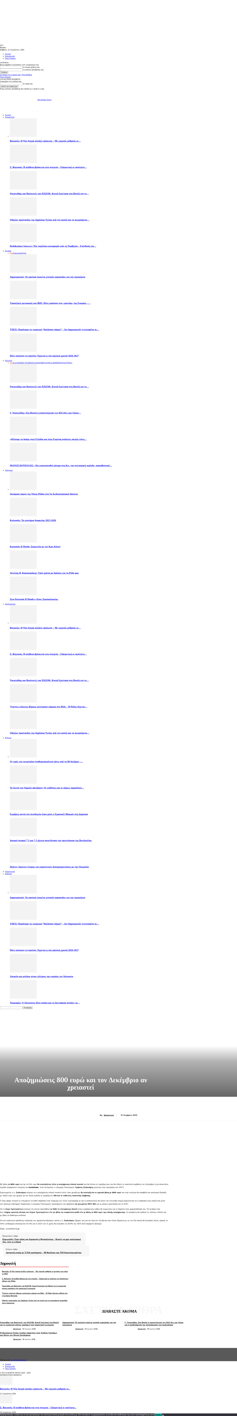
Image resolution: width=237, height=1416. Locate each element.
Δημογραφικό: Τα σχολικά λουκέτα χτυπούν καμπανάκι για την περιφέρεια (47, 277)
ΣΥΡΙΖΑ (68, 363)
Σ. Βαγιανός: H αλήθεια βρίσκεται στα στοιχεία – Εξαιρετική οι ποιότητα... (38, 1407)
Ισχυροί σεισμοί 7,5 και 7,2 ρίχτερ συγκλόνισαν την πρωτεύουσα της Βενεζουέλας (51, 840)
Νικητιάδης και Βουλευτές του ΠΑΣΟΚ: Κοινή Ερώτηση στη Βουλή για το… (49, 193)
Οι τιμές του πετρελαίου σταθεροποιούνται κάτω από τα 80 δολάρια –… (46, 761)
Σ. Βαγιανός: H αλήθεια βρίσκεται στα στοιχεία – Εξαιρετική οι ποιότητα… (48, 167)
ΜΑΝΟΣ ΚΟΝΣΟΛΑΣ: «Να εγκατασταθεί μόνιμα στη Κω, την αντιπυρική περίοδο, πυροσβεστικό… (61, 465)
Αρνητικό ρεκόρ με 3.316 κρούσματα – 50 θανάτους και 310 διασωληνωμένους (43, 1252)
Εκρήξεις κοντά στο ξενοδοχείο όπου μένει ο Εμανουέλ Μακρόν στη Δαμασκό (49, 814)
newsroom (109, 1115)
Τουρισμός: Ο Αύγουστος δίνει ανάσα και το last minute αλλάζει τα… (45, 1002)
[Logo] (19, 111)
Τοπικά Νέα (9, 117)
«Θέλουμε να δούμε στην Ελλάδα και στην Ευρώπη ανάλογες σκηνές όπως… (48, 439)
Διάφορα (8, 874)
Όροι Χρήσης (10, 58)
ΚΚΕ (38, 363)
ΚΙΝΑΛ (33, 363)
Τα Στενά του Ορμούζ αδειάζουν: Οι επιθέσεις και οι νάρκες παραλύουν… (47, 788)
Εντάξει (158, 1415)
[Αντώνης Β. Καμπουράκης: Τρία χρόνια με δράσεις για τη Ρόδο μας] (23, 568)
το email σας (28, 84)
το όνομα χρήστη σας (31, 67)
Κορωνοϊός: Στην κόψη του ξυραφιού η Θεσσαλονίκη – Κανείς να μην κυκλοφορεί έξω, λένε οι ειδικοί (41, 1240)
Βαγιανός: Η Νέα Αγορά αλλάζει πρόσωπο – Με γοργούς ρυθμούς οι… (45, 141)
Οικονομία (17, 253)
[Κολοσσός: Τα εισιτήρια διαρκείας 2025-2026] (23, 515)
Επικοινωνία (10, 56)
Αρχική (8, 54)
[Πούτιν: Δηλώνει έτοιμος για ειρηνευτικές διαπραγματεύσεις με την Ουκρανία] (23, 862)
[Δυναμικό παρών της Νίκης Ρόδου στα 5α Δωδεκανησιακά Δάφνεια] (23, 489)
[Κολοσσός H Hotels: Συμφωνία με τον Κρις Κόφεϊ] (23, 542)
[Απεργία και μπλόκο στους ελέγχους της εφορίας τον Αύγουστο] (23, 972)
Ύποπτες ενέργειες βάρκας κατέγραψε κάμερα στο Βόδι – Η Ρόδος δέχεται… (48, 706)
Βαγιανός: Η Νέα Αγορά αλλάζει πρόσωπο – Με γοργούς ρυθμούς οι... (35, 1389)
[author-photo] (6, 1329)
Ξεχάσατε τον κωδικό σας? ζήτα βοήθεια (16, 75)
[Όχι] (163, 1415)
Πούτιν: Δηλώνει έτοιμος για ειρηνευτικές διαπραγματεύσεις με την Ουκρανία (49, 867)
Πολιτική (8, 361)
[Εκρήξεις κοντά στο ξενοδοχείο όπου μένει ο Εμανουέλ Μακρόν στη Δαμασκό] (23, 809)
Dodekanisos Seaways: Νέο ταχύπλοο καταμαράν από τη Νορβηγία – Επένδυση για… (53, 246)
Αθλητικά (9, 470)
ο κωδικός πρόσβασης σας (33, 70)
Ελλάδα (8, 251)
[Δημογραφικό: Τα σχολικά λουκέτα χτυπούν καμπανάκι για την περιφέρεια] (23, 272)
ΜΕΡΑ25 (44, 363)
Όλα (11, 253)
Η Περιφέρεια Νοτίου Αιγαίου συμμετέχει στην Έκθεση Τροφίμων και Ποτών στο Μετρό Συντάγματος (28, 1334)
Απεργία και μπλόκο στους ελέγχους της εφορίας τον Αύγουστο (41, 976)
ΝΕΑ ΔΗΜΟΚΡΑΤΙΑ (56, 363)
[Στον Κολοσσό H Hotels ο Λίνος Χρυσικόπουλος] (23, 594)
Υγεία (24, 253)
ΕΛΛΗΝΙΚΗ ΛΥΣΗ (21, 363)
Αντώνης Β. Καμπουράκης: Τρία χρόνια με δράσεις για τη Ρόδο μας (44, 573)
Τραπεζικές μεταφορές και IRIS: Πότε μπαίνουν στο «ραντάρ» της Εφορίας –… (50, 303)
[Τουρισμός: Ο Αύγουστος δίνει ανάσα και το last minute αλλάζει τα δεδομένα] (23, 998)
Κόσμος (8, 738)
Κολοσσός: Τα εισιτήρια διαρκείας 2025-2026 (33, 520)
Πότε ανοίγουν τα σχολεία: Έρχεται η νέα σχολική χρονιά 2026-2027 (44, 355)
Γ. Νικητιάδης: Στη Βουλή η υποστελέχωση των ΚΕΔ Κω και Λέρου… (45, 413)
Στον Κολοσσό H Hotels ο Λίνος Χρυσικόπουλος (34, 599)
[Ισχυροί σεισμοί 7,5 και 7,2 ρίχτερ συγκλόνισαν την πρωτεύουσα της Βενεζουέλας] (23, 836)
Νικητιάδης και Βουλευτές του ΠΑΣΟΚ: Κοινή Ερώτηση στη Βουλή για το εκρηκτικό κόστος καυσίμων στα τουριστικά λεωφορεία (34, 1287)
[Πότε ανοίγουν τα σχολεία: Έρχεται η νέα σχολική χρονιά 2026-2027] (23, 351)
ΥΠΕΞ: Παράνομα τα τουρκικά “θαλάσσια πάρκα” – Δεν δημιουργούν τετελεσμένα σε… (54, 329)
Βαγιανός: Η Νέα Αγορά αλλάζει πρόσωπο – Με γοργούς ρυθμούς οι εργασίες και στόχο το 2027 (35, 1272)
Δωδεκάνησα (10, 604)
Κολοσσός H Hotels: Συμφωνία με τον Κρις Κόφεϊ (35, 546)
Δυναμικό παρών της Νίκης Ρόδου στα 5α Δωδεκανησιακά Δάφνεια (44, 494)
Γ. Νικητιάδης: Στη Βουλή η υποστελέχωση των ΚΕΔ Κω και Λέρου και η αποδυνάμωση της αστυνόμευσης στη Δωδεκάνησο (154, 1323)
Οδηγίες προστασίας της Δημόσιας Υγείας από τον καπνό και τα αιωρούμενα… (49, 220)
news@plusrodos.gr (18, 1360)
